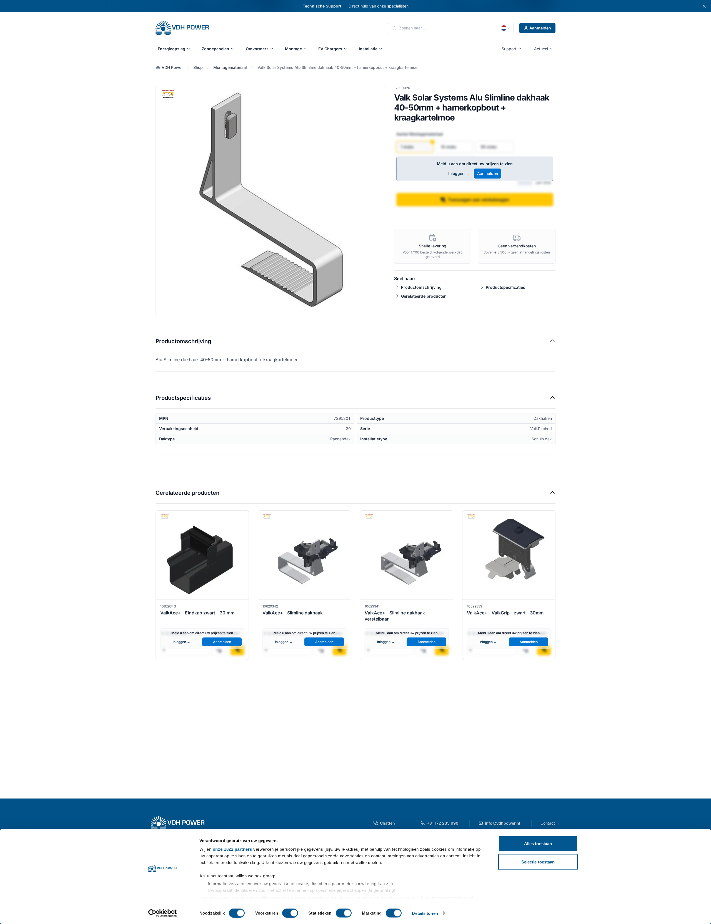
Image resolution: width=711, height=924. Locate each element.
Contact (550, 823)
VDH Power (172, 67)
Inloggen (458, 173)
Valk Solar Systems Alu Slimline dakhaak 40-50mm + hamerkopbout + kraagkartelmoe (337, 67)
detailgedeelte (395, 897)
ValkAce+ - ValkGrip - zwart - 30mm (505, 613)
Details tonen (425, 913)
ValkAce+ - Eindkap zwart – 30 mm (197, 613)
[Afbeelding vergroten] (270, 200)
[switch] (290, 912)
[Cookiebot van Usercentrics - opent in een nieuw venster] (162, 913)
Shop (198, 67)
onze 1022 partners (232, 849)
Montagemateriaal (230, 67)
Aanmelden (540, 28)
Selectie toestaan (538, 861)
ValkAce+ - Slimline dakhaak (292, 613)
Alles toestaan (538, 843)
